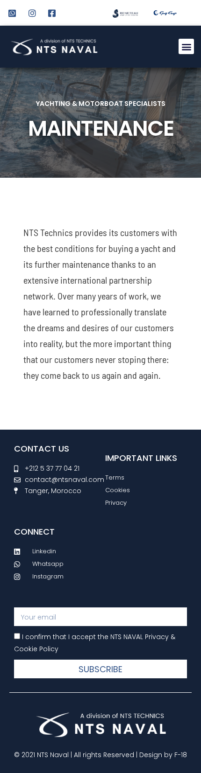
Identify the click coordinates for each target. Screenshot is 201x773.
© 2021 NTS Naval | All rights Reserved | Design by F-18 (100, 754)
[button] (186, 46)
